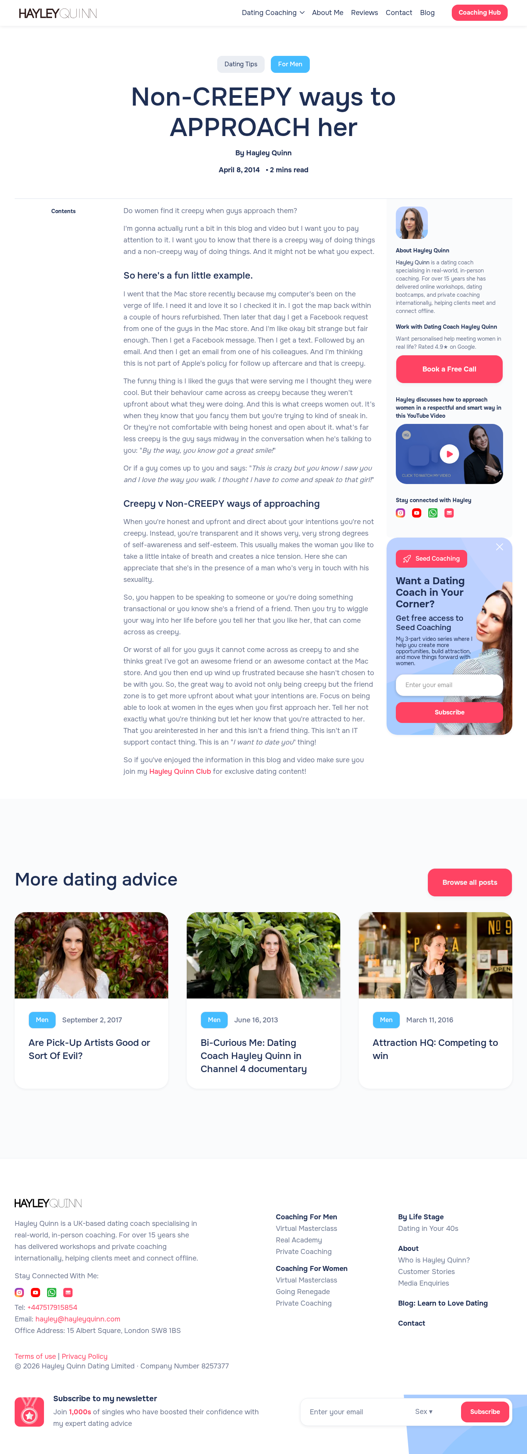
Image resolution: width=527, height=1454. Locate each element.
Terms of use (35, 1356)
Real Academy (299, 1240)
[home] (65, 12)
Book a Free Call (449, 369)
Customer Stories (426, 1272)
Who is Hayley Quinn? (434, 1260)
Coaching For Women (312, 1268)
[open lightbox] (449, 454)
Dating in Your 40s (428, 1228)
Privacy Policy (85, 1356)
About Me (327, 12)
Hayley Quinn (269, 153)
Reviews (364, 12)
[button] (273, 12)
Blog (427, 12)
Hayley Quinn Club (180, 771)
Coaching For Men (306, 1217)
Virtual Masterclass (306, 1228)
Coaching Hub (480, 12)
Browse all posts (470, 882)
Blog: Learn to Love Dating (443, 1303)
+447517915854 (52, 1307)
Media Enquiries (423, 1283)
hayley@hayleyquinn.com (77, 1319)
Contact (399, 12)
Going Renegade (303, 1292)
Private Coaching (304, 1252)
